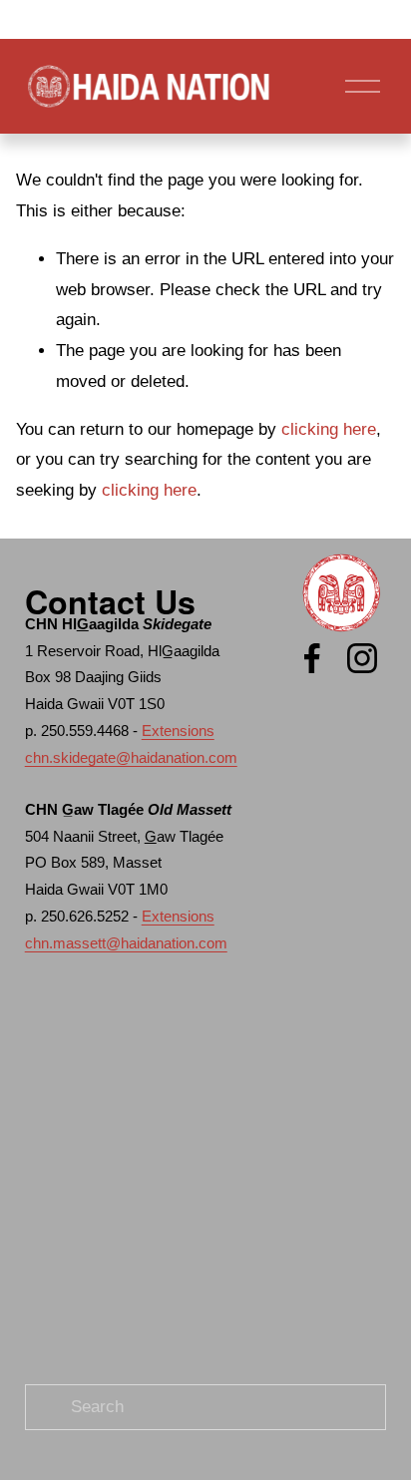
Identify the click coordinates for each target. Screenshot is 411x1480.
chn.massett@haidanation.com (126, 942)
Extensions (178, 730)
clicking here (328, 429)
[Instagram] (362, 658)
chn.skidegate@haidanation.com (131, 757)
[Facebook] (312, 658)
